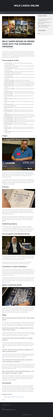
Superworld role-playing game (27, 172)
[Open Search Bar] (51, 12)
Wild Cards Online (26, 5)
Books (4, 399)
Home (2, 12)
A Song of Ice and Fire (8, 323)
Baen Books (8, 273)
